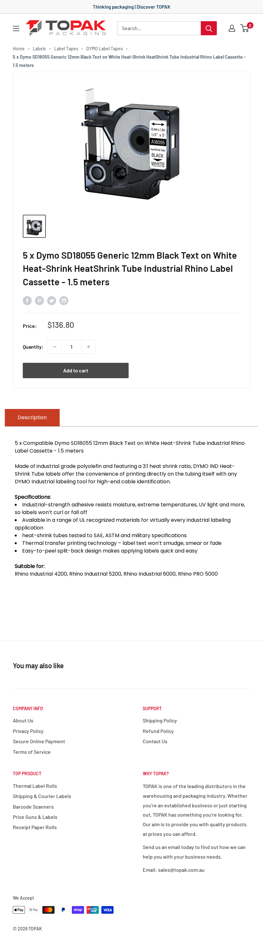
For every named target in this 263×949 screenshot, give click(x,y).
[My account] (232, 28)
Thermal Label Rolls (35, 786)
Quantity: (33, 347)
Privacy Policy (28, 731)
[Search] (209, 28)
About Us (23, 720)
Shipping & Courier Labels (42, 796)
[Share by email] (63, 300)
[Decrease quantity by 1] (54, 347)
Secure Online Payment (39, 741)
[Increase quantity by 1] (88, 347)
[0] (245, 28)
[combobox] (159, 28)
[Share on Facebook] (27, 300)
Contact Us (155, 741)
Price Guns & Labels (35, 817)
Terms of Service (32, 752)
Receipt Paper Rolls (35, 827)
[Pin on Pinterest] (39, 300)
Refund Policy (158, 731)
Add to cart (75, 370)
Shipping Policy (160, 720)
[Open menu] (16, 28)
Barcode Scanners (33, 806)
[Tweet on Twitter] (51, 300)
